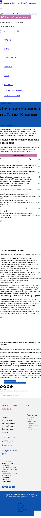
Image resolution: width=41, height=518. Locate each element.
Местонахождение (15, 90)
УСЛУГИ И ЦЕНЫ (10, 58)
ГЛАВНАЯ (8, 40)
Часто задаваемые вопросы (31, 421)
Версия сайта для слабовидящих (17, 17)
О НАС (6, 49)
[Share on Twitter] (4, 386)
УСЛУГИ (21, 505)
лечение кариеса (10, 381)
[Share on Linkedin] (8, 386)
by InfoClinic (11, 126)
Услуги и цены (32, 415)
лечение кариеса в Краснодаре (15, 383)
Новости (30, 417)
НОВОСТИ (8, 67)
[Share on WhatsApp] (11, 386)
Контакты (31, 429)
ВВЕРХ (20, 511)
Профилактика (5, 103)
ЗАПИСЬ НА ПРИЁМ (12, 96)
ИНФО (6, 76)
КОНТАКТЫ (8, 85)
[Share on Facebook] (1, 386)
